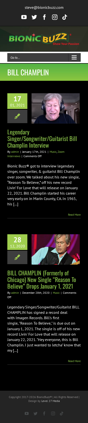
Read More (74, 214)
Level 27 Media (50, 401)
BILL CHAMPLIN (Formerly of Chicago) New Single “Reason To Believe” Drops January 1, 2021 (41, 279)
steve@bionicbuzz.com (44, 7)
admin (15, 151)
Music (53, 151)
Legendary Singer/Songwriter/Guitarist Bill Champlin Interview (42, 138)
